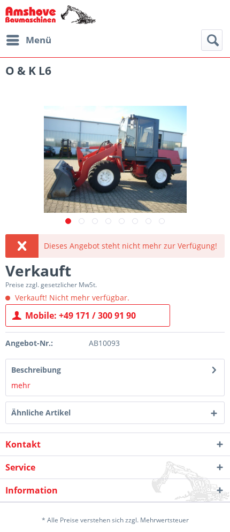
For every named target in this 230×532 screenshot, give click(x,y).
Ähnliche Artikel (41, 412)
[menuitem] (28, 40)
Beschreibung (36, 370)
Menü (38, 40)
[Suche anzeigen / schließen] (212, 40)
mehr (20, 385)
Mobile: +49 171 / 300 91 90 (80, 315)
